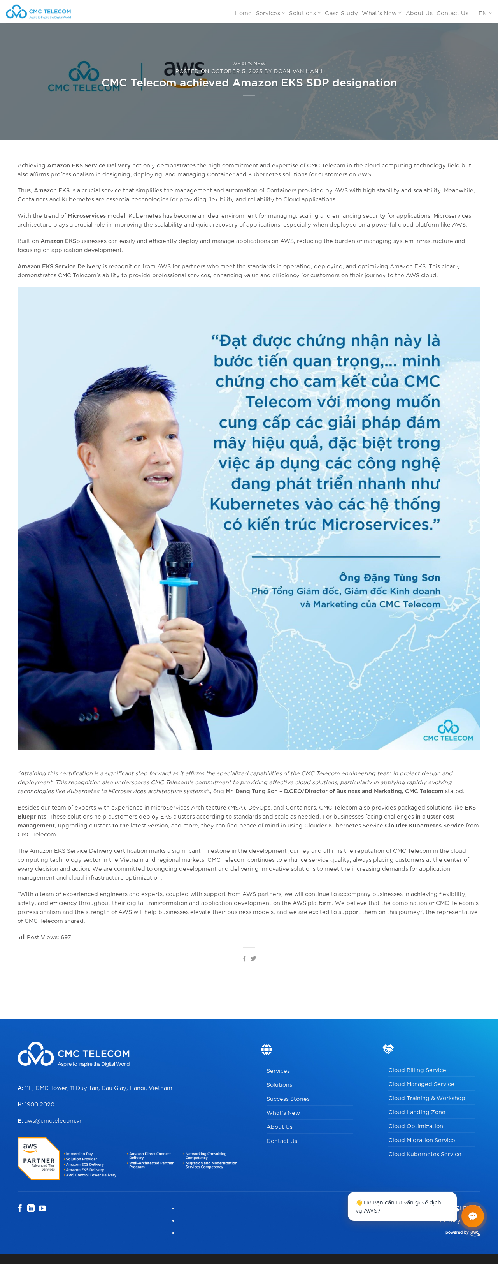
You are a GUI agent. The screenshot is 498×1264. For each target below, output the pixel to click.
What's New (283, 1112)
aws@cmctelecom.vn (54, 1120)
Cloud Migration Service (421, 1139)
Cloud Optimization (415, 1125)
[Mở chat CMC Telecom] (472, 1216)
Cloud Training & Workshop (426, 1097)
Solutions (302, 12)
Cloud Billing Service (417, 1069)
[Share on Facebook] (244, 959)
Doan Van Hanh (298, 70)
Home (243, 12)
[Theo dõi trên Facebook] (20, 1209)
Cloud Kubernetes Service (424, 1153)
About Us (419, 12)
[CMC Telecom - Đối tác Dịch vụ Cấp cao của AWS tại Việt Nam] (47, 11)
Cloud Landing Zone (416, 1111)
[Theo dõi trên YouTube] (42, 1209)
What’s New (379, 12)
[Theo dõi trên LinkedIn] (31, 1209)
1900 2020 (39, 1103)
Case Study (341, 12)
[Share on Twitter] (253, 959)
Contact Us (452, 12)
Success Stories (288, 1098)
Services (268, 12)
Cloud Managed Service (421, 1083)
